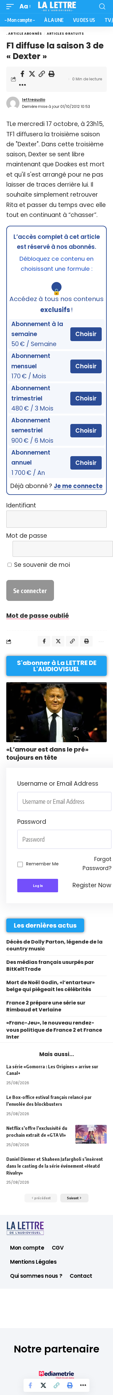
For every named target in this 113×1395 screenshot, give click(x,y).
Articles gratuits (65, 33)
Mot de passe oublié (37, 616)
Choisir (86, 334)
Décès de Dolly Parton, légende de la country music (54, 945)
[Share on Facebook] (22, 74)
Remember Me (42, 864)
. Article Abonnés (24, 33)
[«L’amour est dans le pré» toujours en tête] (56, 712)
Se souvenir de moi (41, 565)
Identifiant (21, 505)
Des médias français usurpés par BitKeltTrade (50, 966)
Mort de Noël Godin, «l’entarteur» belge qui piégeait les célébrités (50, 986)
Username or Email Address (57, 783)
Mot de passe (26, 535)
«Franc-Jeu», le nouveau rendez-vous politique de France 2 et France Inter (54, 1029)
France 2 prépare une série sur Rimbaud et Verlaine (45, 1006)
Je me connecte (78, 486)
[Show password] (109, 839)
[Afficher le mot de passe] (98, 549)
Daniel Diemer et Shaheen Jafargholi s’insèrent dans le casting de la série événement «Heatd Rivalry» (54, 1166)
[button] (11, 7)
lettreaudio (33, 99)
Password (31, 822)
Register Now (92, 885)
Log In (38, 886)
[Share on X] (32, 74)
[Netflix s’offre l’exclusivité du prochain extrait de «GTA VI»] (91, 1134)
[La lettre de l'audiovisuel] (56, 6)
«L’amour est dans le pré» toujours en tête (47, 753)
